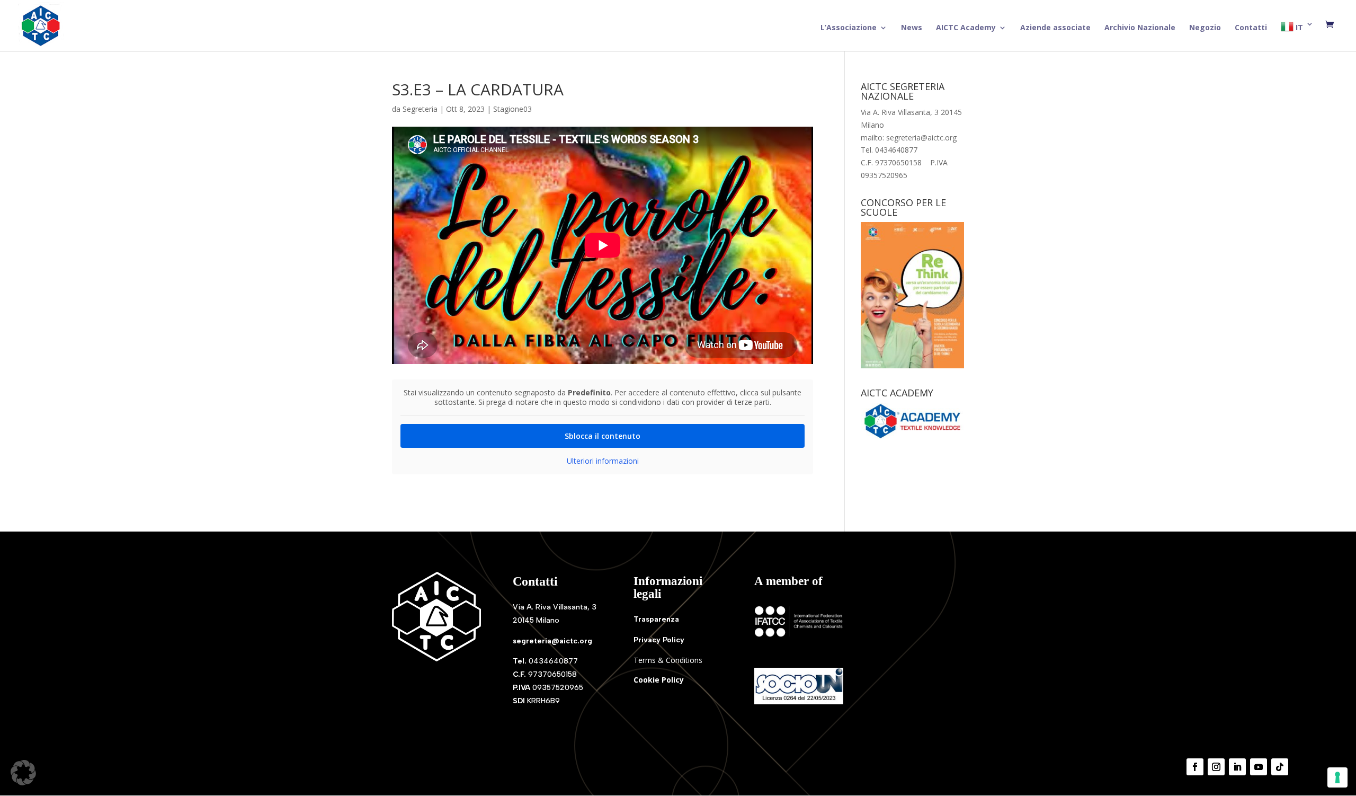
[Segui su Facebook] (1194, 766)
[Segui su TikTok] (1279, 766)
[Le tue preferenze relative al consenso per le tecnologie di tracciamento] (1337, 777)
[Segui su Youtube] (1258, 766)
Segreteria (420, 109)
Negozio (1205, 28)
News (911, 28)
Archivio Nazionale (1139, 28)
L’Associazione (848, 28)
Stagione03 (512, 109)
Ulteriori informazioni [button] (603, 461)
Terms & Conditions (668, 660)
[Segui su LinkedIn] (1237, 766)
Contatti (1251, 28)
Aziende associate (1055, 28)
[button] (23, 772)
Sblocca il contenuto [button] (602, 436)
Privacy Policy (659, 639)
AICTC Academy (966, 28)
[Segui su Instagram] (1216, 766)
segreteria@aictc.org (552, 640)
